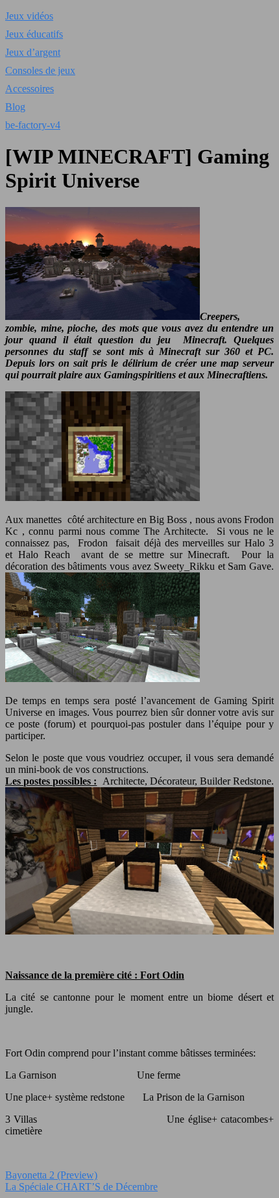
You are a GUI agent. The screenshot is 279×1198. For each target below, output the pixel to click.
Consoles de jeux (40, 70)
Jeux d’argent (32, 52)
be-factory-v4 (32, 124)
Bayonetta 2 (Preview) (51, 1174)
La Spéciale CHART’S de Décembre (81, 1186)
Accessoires (29, 88)
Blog (15, 106)
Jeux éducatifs (34, 34)
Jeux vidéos (29, 15)
